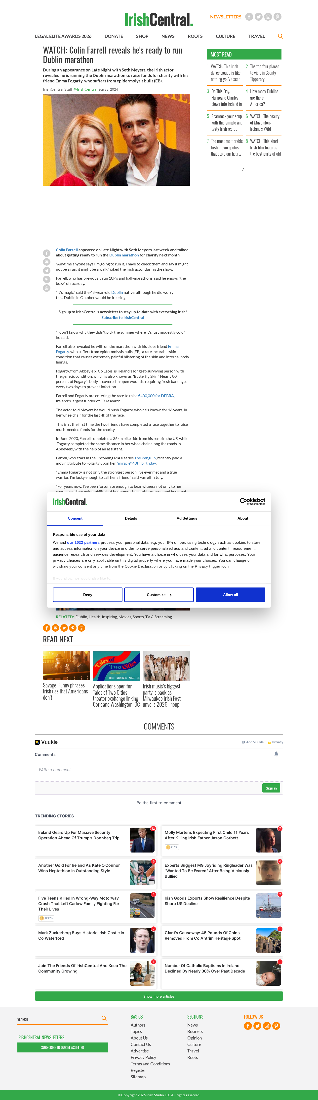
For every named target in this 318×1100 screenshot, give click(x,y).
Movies (125, 616)
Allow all (230, 595)
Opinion (194, 1037)
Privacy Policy (143, 1057)
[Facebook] (249, 17)
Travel (193, 1050)
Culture (194, 1044)
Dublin (117, 292)
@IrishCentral (85, 89)
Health (94, 616)
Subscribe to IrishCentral (123, 317)
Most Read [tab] (221, 54)
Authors (138, 1025)
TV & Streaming (158, 616)
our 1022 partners (83, 542)
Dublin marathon (124, 254)
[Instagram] (268, 17)
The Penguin (145, 457)
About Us (139, 1037)
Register (138, 1070)
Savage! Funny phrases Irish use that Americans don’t (65, 691)
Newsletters (225, 16)
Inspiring (109, 616)
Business (195, 1031)
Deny (87, 595)
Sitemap (138, 1076)
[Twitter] (259, 17)
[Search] (280, 37)
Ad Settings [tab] (187, 518)
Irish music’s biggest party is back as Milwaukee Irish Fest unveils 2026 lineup (162, 695)
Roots (192, 1057)
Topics (136, 1031)
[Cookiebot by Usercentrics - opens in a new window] (243, 501)
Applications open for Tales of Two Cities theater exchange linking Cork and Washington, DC (116, 695)
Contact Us (141, 1044)
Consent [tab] (75, 518)
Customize (156, 595)
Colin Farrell (67, 249)
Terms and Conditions (150, 1063)
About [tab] (243, 518)
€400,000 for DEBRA (156, 395)
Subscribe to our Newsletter (62, 1047)
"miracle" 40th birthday (136, 463)
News (192, 1025)
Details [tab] (131, 518)
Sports (138, 616)
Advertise (140, 1050)
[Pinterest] (277, 17)
